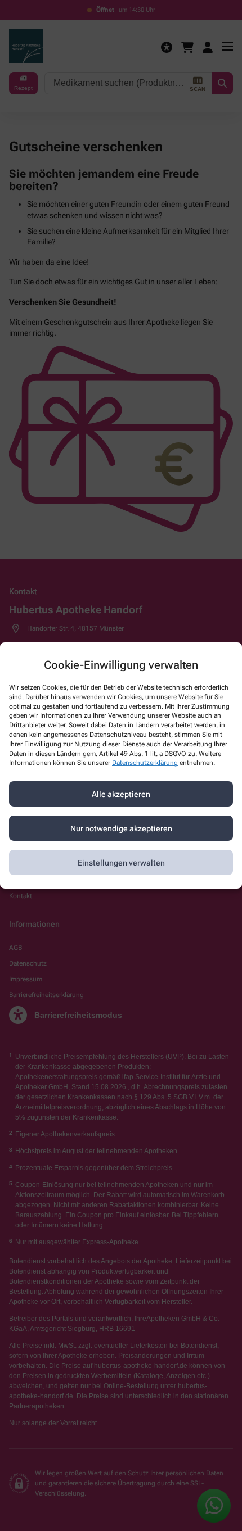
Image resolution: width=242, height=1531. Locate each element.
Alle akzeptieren (121, 794)
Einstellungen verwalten (121, 862)
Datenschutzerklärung (145, 763)
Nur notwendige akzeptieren (121, 828)
